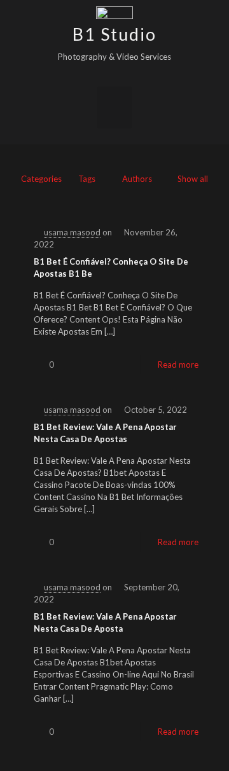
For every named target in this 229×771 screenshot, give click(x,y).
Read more (178, 364)
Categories (41, 179)
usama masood (72, 232)
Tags (86, 179)
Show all (192, 179)
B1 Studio (114, 34)
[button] (114, 107)
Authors (137, 179)
